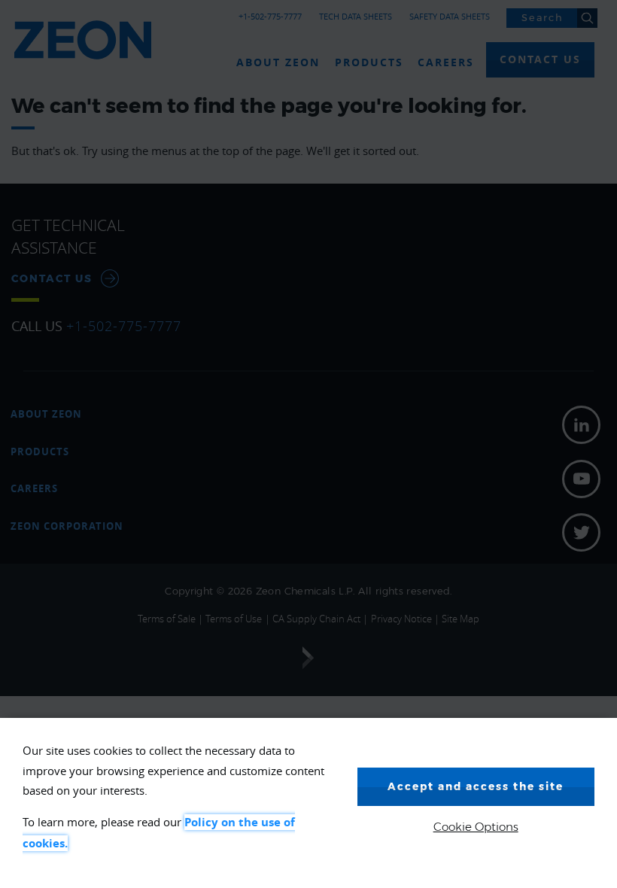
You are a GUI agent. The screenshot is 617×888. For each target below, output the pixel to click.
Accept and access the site (476, 786)
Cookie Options (475, 827)
